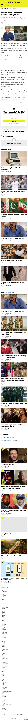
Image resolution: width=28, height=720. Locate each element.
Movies (3, 653)
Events (3, 608)
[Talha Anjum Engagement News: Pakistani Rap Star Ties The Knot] (14, 415)
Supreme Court (5, 689)
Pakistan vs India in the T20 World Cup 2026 (14, 403)
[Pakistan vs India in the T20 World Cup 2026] (14, 394)
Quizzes (3, 672)
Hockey (3, 628)
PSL (3, 668)
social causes (4, 686)
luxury (3, 645)
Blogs (3, 594)
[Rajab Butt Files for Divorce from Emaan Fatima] (14, 273)
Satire (3, 675)
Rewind (3, 674)
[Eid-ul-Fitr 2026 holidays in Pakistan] (14, 251)
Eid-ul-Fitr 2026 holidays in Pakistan (11, 260)
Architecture (4, 591)
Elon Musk (4, 606)
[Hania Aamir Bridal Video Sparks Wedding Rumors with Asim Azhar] (14, 346)
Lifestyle (3, 641)
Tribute (3, 697)
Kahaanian (4, 637)
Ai (2, 590)
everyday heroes (5, 609)
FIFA (3, 613)
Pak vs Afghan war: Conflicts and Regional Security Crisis (13, 333)
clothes (3, 599)
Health (3, 625)
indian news (4, 632)
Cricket (3, 602)
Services (14, 718)
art (2, 592)
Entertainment (5, 607)
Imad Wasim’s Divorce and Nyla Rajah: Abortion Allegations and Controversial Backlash (12, 380)
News (3, 659)
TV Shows (4, 699)
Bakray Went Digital (7, 534)
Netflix (3, 657)
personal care (5, 666)
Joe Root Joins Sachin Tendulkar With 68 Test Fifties (13, 192)
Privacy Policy (14, 717)
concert (3, 600)
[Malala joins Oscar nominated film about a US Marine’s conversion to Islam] (14, 477)
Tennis (3, 693)
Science (3, 678)
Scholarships (4, 676)
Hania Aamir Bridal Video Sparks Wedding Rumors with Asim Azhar (13, 356)
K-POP (3, 636)
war (3, 705)
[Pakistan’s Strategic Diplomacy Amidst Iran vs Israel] (14, 205)
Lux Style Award (5, 644)
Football (3, 619)
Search (24, 6)
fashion (3, 611)
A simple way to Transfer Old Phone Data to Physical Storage (14, 578)
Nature (3, 655)
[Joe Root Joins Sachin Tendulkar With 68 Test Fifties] (14, 182)
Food (3, 616)
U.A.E (3, 701)
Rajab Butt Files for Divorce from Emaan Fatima (12, 282)
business (4, 596)
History (3, 627)
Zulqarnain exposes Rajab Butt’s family (12, 238)
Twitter (3, 700)
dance (3, 603)
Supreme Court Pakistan (7, 691)
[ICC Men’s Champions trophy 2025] (14, 547)
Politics (3, 667)
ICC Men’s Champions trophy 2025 (11, 556)
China (3, 598)
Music (3, 654)
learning (3, 640)
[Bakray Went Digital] (14, 524)
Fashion (3, 612)
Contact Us (7, 717)
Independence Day (6, 630)
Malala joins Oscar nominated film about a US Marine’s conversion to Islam (13, 487)
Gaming (3, 621)
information (4, 633)
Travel (3, 695)
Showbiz (4, 683)
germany (4, 624)
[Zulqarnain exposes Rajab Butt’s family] (14, 229)
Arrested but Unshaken (7, 464)
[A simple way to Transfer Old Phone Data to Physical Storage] (14, 569)
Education (4, 604)
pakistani (4, 662)
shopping (4, 680)
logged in (8, 440)
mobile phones (5, 651)
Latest (3, 638)
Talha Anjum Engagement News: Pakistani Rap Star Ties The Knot (13, 425)
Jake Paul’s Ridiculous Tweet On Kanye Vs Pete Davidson (13, 511)
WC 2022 (4, 706)
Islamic (3, 634)
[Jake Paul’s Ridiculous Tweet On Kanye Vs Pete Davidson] (14, 501)
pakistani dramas (5, 663)
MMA (3, 650)
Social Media (4, 687)
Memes (3, 646)
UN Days (3, 703)
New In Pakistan (5, 658)
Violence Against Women (7, 704)
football (3, 617)
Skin (3, 684)
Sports (3, 688)
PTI (2, 670)
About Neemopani (23, 717)
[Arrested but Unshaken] (14, 455)
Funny (3, 620)
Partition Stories (5, 665)
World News (4, 709)
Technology (4, 692)
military (3, 648)
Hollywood (4, 629)
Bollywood (4, 595)
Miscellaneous (5, 649)
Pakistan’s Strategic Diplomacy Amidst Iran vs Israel (14, 215)
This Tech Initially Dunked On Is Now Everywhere (11, 168)
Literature (4, 642)
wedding (3, 708)
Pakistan (11, 292)
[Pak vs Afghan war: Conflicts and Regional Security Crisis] (14, 323)
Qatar (3, 671)
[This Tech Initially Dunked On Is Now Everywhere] (14, 158)
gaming (3, 623)
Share (2, 28)
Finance (3, 615)
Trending (2, 448)
